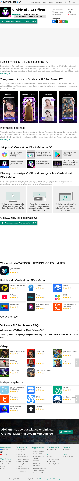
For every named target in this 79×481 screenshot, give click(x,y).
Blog (44, 2)
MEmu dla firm (69, 457)
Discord (4, 466)
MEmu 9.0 (52, 461)
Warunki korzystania (45, 479)
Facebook (5, 449)
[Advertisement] (39, 42)
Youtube (4, 454)
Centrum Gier (35, 2)
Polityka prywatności (59, 479)
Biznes (50, 2)
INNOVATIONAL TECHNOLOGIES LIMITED (30, 16)
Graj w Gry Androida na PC (56, 464)
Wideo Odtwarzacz (31, 14)
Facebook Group (6, 464)
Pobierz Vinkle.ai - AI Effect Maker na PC (20, 21)
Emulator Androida (54, 459)
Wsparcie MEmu (6, 461)
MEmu (10, 2)
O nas (50, 457)
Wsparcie (59, 2)
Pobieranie (67, 431)
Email (3, 468)
